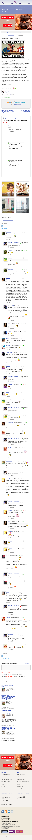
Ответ (10, 259)
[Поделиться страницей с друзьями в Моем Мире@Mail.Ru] (6, 102)
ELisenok (8, 617)
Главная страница (5, 774)
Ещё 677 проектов (8, 122)
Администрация (5, 818)
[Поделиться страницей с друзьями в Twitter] (8, 102)
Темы (18, 772)
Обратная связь (5, 816)
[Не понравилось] (23, 232)
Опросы (3, 786)
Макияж (18, 784)
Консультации (4, 783)
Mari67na (8, 345)
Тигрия (7, 338)
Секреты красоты (20, 774)
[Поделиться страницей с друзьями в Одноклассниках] (3, 102)
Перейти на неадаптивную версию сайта (16, 32)
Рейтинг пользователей (6, 779)
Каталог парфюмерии (23, 793)
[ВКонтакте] (2, 811)
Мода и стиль (20, 776)
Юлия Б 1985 (9, 461)
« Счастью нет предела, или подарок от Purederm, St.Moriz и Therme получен (8, 111)
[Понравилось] (24, 232)
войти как (9, 676)
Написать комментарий (8, 220)
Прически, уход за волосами (23, 781)
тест (5, 84)
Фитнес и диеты (20, 789)
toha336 (10, 258)
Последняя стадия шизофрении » (26, 111)
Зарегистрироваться (7, 672)
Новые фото (4, 777)
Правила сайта (5, 819)
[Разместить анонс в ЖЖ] (18, 102)
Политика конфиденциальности (9, 821)
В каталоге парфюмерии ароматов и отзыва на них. (23, 797)
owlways (8, 366)
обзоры (9, 84)
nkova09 (8, 478)
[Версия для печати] (16, 106)
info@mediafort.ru (5, 828)
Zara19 (7, 555)
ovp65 (7, 592)
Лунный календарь (5, 781)
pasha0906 (8, 232)
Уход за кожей (19, 9)
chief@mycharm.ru (12, 824)
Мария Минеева (4, 824)
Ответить (8, 239)
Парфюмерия (4, 9)
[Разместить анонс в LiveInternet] (12, 102)
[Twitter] (9, 811)
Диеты (2, 784)
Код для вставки (17, 104)
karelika (7, 392)
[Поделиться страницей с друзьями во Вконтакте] (5, 102)
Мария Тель (11, 35)
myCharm (3, 772)
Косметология (20, 783)
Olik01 (7, 431)
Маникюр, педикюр (20, 7)
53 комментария (6, 97)
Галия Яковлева (9, 422)
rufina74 (8, 278)
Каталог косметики (6, 793)
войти (5, 674)
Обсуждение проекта (15, 838)
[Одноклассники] (6, 811)
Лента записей (4, 776)
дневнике (20, 35)
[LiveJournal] (12, 811)
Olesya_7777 (11, 305)
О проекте (4, 815)
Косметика (4, 7)
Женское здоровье (21, 788)
